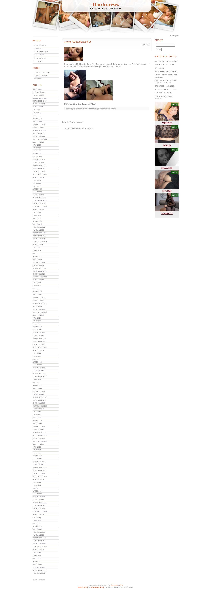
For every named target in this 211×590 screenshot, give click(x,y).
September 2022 (40, 206)
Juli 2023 (37, 180)
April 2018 (37, 362)
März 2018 (37, 365)
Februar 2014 (39, 497)
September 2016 (40, 406)
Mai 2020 (36, 289)
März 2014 (37, 494)
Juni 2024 (37, 148)
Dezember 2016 (39, 397)
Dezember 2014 (39, 467)
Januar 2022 (38, 230)
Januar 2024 (38, 162)
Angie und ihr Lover (165, 65)
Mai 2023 (36, 186)
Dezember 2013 (39, 503)
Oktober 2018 (39, 344)
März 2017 (37, 388)
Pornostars (40, 58)
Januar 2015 (38, 464)
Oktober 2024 (39, 136)
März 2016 (37, 423)
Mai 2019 (36, 324)
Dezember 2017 (39, 374)
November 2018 (40, 341)
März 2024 (37, 157)
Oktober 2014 (39, 473)
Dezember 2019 (39, 303)
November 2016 (40, 400)
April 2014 (37, 491)
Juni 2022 (37, 215)
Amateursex (40, 45)
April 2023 (37, 189)
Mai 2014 (36, 488)
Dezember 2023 (39, 165)
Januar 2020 (38, 300)
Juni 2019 (37, 321)
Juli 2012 (37, 552)
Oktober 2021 (39, 239)
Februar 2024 (39, 160)
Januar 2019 (38, 335)
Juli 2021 (37, 247)
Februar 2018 (39, 368)
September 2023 (40, 174)
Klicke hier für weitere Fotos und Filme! (80, 104)
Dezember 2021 (39, 233)
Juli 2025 (37, 110)
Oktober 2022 (39, 203)
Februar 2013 (39, 532)
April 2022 (37, 221)
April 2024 (37, 154)
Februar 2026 (39, 92)
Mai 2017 (36, 382)
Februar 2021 (39, 262)
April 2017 (37, 385)
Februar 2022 (39, 227)
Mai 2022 (36, 218)
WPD (121, 585)
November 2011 (40, 570)
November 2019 (40, 306)
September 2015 (40, 441)
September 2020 (40, 277)
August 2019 (38, 315)
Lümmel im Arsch (163, 93)
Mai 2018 (36, 359)
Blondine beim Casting (166, 89)
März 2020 (37, 294)
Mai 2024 (36, 151)
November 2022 (40, 201)
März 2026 (37, 89)
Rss (177, 35)
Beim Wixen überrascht (166, 71)
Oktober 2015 (39, 438)
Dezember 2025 (39, 98)
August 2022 (38, 209)
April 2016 (37, 420)
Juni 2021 (37, 250)
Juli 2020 (37, 283)
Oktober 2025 (39, 104)
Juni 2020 (37, 286)
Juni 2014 (37, 485)
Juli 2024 (37, 145)
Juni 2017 (37, 379)
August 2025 (38, 107)
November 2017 (40, 376)
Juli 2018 (37, 353)
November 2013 (40, 506)
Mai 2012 (36, 558)
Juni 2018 (37, 356)
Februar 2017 (39, 391)
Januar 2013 (38, 535)
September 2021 (40, 242)
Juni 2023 (37, 183)
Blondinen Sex (41, 51)
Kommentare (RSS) (97, 587)
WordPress (114, 585)
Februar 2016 (39, 426)
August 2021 (38, 245)
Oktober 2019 (39, 309)
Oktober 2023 (39, 171)
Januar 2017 (38, 394)
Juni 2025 (37, 113)
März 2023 (37, 192)
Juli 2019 (37, 318)
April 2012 (37, 561)
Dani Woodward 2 (77, 42)
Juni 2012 (37, 555)
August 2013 (38, 514)
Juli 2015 (37, 447)
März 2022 (37, 224)
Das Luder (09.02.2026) (165, 86)
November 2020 (40, 271)
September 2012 (40, 547)
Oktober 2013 (39, 508)
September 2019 (40, 312)
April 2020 (37, 291)
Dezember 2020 (39, 268)
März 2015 (37, 459)
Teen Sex (38, 61)
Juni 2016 (37, 415)
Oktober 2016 (39, 403)
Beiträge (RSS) (83, 587)
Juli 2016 (37, 412)
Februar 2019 (39, 333)
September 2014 (40, 476)
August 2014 (38, 479)
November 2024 (40, 133)
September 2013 (40, 511)
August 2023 (38, 177)
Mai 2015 (36, 453)
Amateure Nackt (42, 72)
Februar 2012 (39, 567)
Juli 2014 (37, 482)
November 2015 (40, 435)
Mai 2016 (36, 418)
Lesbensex (39, 55)
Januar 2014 (38, 500)
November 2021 (40, 236)
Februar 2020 (39, 297)
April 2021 (37, 256)
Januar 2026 (38, 95)
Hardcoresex (106, 4)
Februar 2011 (39, 573)
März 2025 (37, 121)
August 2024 (38, 142)
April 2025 (37, 118)
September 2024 (40, 139)
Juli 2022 (37, 212)
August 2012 (38, 549)
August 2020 (38, 280)
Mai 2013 (36, 523)
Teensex (38, 79)
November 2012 (40, 541)
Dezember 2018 (39, 338)
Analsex (38, 48)
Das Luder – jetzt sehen (166, 61)
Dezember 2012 (39, 538)
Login (172, 35)
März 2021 (37, 259)
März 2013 (37, 529)
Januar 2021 (38, 265)
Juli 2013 (37, 517)
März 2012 (37, 564)
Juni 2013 (37, 520)
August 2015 (38, 444)
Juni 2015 (37, 450)
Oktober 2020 (39, 274)
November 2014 (40, 470)
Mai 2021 (36, 253)
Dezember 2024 (39, 130)
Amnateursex (40, 76)
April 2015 (37, 456)
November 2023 (40, 168)
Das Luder (160, 68)
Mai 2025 (36, 116)
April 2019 (37, 327)
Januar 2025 (38, 127)
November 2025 (40, 101)
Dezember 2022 (39, 198)
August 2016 (38, 409)
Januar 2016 (38, 429)
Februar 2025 (39, 124)
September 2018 (40, 347)
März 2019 (37, 330)
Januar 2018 (38, 371)
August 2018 (38, 350)
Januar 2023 (38, 195)
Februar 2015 (39, 462)
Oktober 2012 (39, 544)
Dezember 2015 (39, 432)
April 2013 (37, 526)
